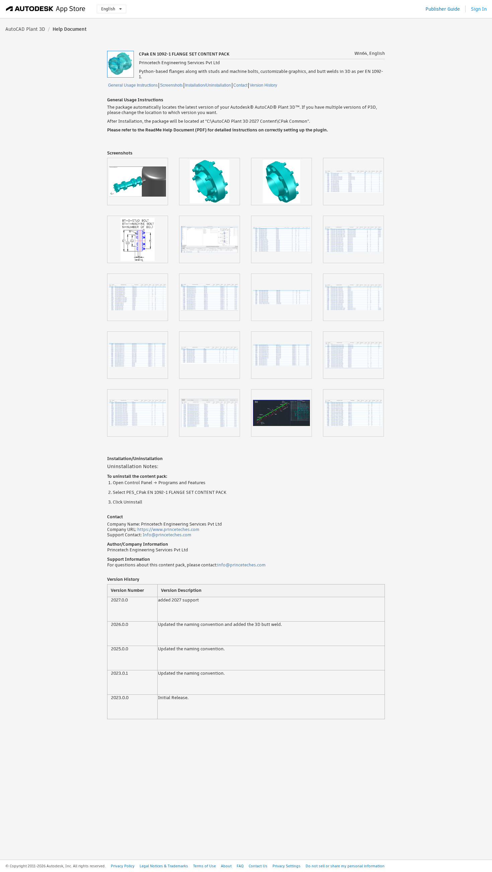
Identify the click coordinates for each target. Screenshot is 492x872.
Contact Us (258, 866)
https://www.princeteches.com (168, 529)
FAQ (240, 866)
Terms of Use (204, 866)
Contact (240, 85)
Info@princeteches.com (167, 535)
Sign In (479, 9)
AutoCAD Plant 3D (25, 29)
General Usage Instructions (133, 85)
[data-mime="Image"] (143, 181)
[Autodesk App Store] (45, 9)
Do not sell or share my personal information (345, 866)
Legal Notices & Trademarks (164, 866)
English (108, 9)
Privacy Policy (123, 866)
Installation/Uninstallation (208, 85)
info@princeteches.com (241, 565)
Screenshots (171, 85)
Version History (263, 85)
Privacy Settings (286, 866)
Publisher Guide (442, 9)
